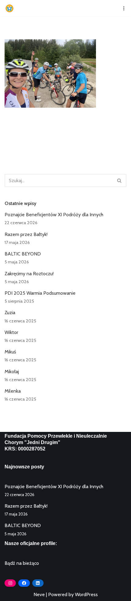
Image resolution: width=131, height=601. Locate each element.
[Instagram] (10, 583)
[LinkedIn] (38, 583)
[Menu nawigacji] (121, 8)
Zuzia (10, 312)
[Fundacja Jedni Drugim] (11, 8)
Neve (39, 594)
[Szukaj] (119, 180)
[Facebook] (24, 583)
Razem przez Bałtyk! (26, 234)
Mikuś (10, 352)
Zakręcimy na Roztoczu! (29, 273)
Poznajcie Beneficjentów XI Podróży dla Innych (54, 214)
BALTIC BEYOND (23, 254)
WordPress (86, 594)
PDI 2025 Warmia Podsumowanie (40, 293)
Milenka (13, 391)
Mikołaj (12, 371)
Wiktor (11, 332)
